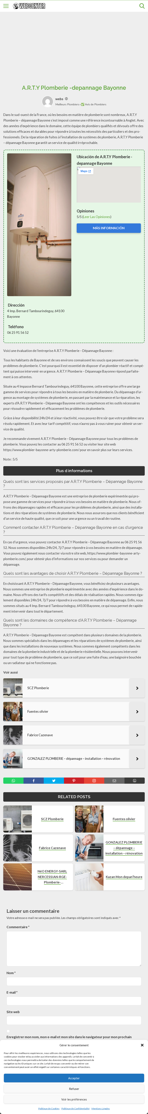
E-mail (12, 992)
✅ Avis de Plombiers (93, 104)
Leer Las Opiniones (96, 217)
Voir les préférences (74, 1099)
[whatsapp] (13, 781)
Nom (11, 973)
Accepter (74, 1078)
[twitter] (54, 781)
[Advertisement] (74, 44)
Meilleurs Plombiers (67, 104)
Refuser (74, 1088)
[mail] (114, 781)
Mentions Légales (101, 1108)
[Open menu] (6, 6)
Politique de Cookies (49, 1108)
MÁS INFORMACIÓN (108, 228)
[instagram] (94, 781)
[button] (142, 1045)
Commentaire (18, 927)
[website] (66, 99)
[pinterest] (74, 781)
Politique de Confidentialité (75, 1108)
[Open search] (142, 6)
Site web (13, 1012)
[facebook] (34, 781)
